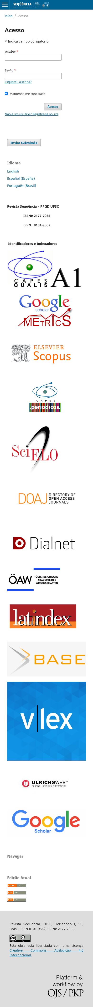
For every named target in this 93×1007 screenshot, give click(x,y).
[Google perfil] (45, 325)
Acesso (52, 106)
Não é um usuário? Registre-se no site (31, 114)
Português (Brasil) (21, 185)
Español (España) (21, 178)
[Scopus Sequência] (41, 373)
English (13, 171)
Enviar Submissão (23, 143)
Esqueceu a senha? (18, 82)
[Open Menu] (5, 5)
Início (8, 16)
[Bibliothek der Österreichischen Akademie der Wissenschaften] (33, 589)
